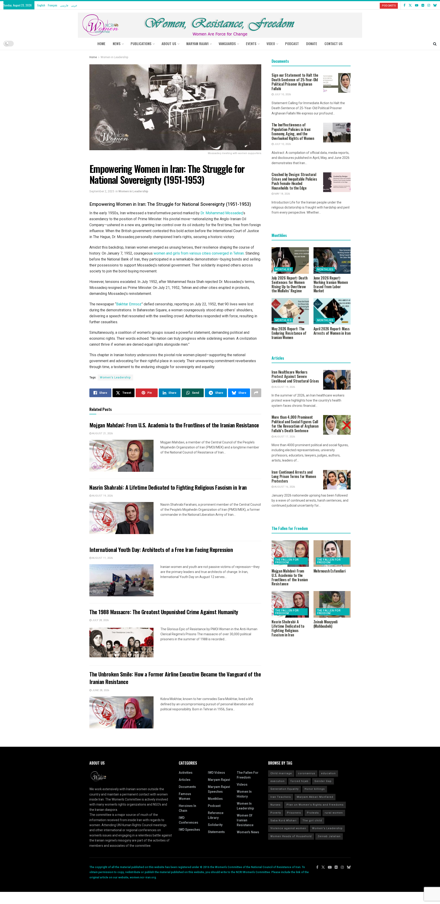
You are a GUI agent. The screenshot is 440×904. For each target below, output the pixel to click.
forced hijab (299, 781)
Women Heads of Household (291, 836)
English (41, 5)
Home (101, 43)
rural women (334, 813)
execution (277, 781)
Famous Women (185, 796)
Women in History (244, 794)
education (328, 773)
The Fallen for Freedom (287, 561)
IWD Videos (216, 772)
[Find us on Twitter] (410, 5)
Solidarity (215, 825)
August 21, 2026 (102, 433)
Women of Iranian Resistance (245, 820)
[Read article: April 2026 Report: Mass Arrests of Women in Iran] (332, 311)
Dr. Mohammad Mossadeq (222, 213)
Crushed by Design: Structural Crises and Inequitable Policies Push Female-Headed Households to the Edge (294, 181)
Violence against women (288, 828)
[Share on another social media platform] (256, 392)
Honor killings (315, 789)
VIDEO (271, 43)
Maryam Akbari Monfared (315, 797)
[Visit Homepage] (220, 23)
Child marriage (281, 773)
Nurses (275, 805)
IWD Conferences (188, 820)
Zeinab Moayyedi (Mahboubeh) (326, 624)
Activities (185, 772)
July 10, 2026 (282, 94)
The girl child (312, 821)
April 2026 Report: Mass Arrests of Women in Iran (332, 331)
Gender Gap (323, 781)
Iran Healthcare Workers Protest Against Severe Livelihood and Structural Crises (295, 376)
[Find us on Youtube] (416, 5)
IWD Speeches (189, 829)
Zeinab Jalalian (329, 836)
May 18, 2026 (282, 194)
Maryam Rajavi (219, 779)
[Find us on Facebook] (404, 5)
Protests (313, 813)
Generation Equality (284, 789)
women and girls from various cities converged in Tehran (199, 253)
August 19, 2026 (102, 496)
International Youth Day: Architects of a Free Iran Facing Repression (161, 549)
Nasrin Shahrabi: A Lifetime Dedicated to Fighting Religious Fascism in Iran (168, 487)
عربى (74, 5)
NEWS (117, 43)
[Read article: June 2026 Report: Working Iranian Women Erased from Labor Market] (332, 260)
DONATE (311, 43)
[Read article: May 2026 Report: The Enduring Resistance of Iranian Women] (290, 311)
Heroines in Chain (187, 808)
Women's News (248, 832)
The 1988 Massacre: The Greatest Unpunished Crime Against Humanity (163, 612)
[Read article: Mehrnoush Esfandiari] (332, 553)
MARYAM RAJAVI (197, 43)
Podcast (214, 806)
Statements (216, 832)
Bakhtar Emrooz (128, 304)
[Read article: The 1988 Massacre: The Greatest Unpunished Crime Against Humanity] (121, 643)
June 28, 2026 (100, 690)
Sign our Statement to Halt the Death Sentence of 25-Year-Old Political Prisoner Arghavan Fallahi (295, 81)
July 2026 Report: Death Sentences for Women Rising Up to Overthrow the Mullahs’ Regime (289, 284)
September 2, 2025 (101, 191)
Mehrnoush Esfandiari (330, 571)
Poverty (275, 813)
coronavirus (306, 773)
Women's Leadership (115, 377)
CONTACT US (333, 43)
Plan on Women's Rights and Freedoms (315, 805)
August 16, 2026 (284, 487)
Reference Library (215, 815)
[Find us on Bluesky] (435, 5)
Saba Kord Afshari (283, 821)
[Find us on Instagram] (428, 5)
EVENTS (251, 43)
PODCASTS (389, 6)
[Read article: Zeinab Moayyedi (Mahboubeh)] (332, 604)
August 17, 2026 (284, 437)
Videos (242, 784)
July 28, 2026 (100, 620)
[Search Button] (435, 43)
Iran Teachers (280, 797)
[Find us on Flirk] (422, 5)
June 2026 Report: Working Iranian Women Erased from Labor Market (331, 284)
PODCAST (292, 43)
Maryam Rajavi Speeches (219, 789)
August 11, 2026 (102, 558)
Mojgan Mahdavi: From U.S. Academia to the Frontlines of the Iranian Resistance (174, 425)
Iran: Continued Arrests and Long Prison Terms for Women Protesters (294, 476)
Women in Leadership (114, 57)
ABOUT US (169, 43)
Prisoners (294, 813)
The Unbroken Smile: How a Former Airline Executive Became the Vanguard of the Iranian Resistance (175, 678)
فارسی (64, 5)
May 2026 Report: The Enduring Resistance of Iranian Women (289, 333)
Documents (187, 787)
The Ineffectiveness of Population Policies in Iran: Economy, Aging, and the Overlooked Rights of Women (293, 131)
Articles (184, 779)
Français (52, 5)
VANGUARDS (227, 43)
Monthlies (283, 269)
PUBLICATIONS (141, 43)
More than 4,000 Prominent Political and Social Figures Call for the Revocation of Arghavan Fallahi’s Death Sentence (295, 423)
